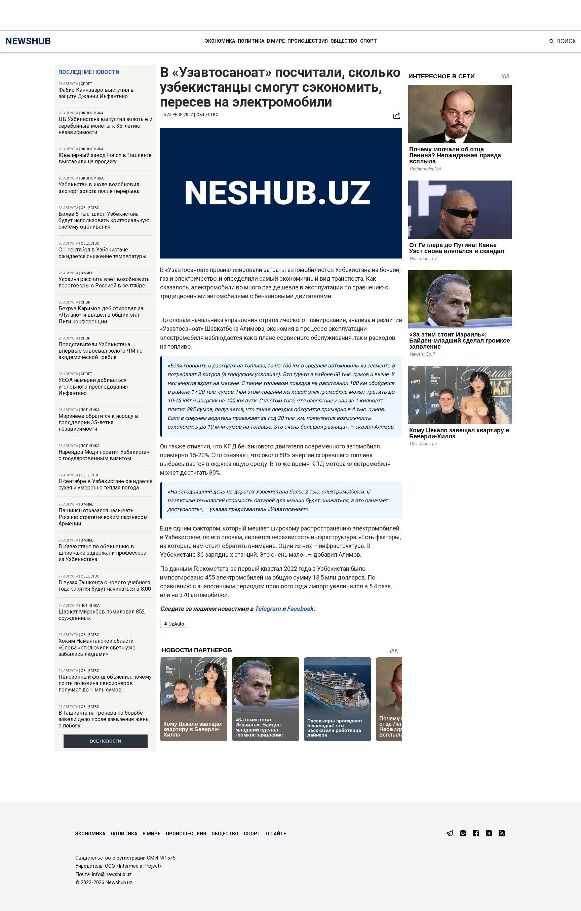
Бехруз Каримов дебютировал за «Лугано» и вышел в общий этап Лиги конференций (101, 314)
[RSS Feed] (502, 834)
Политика (251, 41)
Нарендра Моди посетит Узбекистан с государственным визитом (104, 455)
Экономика (220, 41)
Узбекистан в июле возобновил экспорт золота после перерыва (99, 187)
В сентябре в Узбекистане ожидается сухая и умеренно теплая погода (105, 484)
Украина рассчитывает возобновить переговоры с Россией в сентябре (104, 282)
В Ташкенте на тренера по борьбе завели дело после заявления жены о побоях (104, 719)
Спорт (368, 41)
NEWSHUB (28, 41)
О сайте (276, 833)
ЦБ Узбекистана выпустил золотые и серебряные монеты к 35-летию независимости (105, 125)
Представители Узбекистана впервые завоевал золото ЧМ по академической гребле (101, 350)
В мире (276, 41)
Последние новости (89, 72)
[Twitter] (489, 834)
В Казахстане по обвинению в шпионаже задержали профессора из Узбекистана (102, 552)
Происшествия (307, 41)
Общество (344, 41)
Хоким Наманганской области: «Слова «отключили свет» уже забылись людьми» (97, 647)
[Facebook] (476, 834)
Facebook (299, 608)
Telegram (267, 608)
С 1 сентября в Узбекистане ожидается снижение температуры (103, 252)
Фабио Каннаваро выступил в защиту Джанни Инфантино (96, 93)
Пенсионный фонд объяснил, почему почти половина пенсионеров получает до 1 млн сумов (105, 683)
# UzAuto (174, 624)
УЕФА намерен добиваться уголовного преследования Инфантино (93, 386)
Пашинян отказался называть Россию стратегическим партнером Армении (103, 516)
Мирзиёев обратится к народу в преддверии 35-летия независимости (98, 422)
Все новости (105, 741)
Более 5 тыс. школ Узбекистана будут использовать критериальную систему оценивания (104, 220)
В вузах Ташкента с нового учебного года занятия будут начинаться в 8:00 (105, 585)
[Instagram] (463, 834)
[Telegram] (450, 834)
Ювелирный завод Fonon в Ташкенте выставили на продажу (105, 158)
